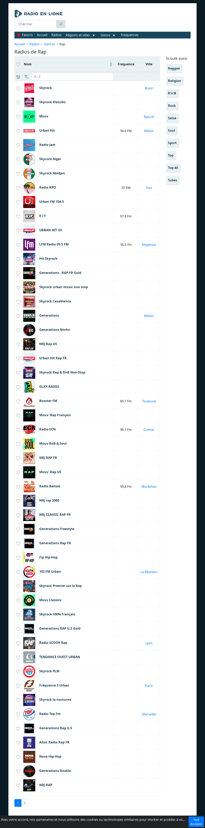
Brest (149, 88)
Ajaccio (149, 116)
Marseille (149, 714)
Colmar (149, 429)
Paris (149, 686)
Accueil (42, 35)
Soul (171, 130)
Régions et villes (78, 35)
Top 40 (173, 168)
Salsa (172, 118)
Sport (172, 143)
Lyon (149, 643)
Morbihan (149, 486)
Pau (149, 188)
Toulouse (149, 401)
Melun (149, 131)
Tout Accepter (196, 822)
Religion (174, 81)
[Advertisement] (129, 20)
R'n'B (172, 93)
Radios (56, 35)
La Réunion (149, 572)
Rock (172, 105)
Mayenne (149, 244)
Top (171, 155)
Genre (105, 35)
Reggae (174, 68)
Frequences (130, 35)
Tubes (172, 180)
